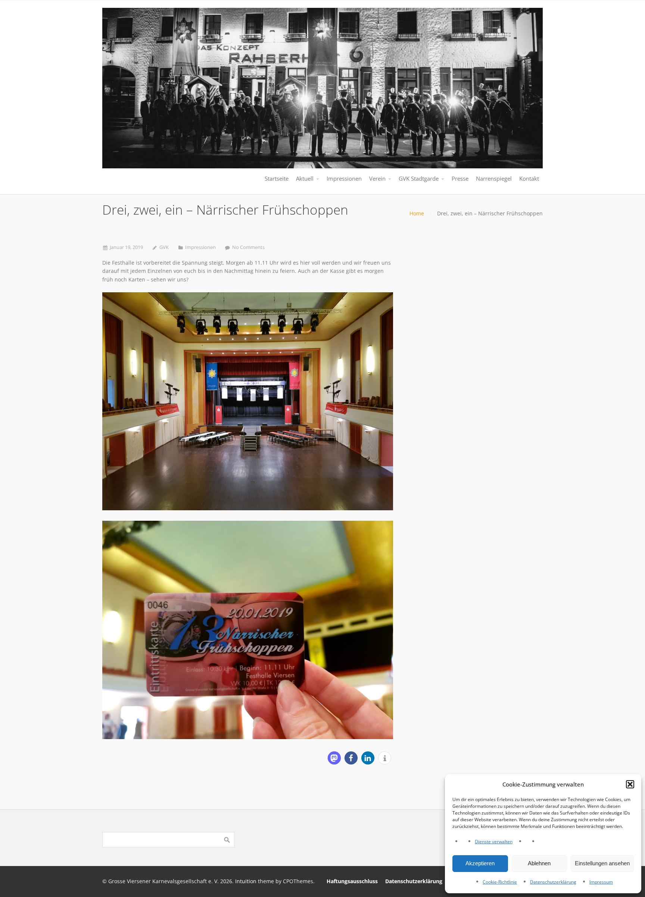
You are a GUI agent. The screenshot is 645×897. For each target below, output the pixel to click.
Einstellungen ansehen (602, 863)
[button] (630, 784)
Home (416, 213)
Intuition (245, 881)
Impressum (601, 882)
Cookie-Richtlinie (500, 882)
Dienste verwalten (493, 841)
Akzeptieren (480, 863)
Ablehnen (539, 863)
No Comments (248, 247)
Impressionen (200, 247)
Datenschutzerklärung (553, 882)
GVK (164, 247)
